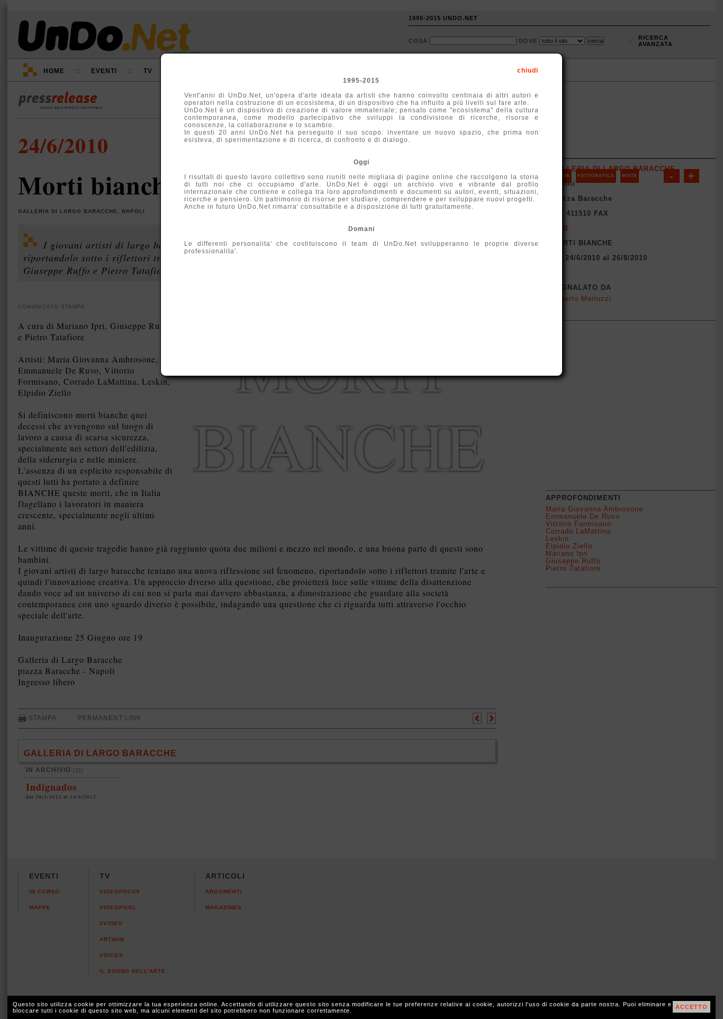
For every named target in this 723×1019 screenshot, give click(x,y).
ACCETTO (691, 1007)
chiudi (527, 70)
